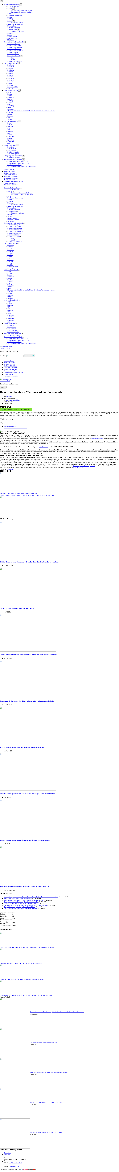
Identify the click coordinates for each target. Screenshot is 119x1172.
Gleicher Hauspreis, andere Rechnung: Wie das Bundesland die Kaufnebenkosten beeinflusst (29, 562)
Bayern (9, 191)
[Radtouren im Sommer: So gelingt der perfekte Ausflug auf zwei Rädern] (7, 961)
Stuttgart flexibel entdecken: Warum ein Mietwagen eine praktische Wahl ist (22, 979)
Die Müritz (10, 325)
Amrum (9, 317)
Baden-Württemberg (13, 189)
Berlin (9, 196)
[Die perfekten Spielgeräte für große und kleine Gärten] (28, 604)
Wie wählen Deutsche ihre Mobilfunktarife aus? (18, 898)
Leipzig (9, 286)
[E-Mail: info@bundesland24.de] (4, 1161)
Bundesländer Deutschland (12, 188)
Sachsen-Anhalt (12, 218)
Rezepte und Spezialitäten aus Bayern (22, 194)
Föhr (8, 308)
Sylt (8, 307)
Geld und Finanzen (9, 364)
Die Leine (10, 261)
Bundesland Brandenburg (14, 198)
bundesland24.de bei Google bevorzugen (17, 409)
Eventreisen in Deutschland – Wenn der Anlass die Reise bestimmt (23, 900)
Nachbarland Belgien (13, 225)
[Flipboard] (10, 407)
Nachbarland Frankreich (14, 228)
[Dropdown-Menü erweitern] (21, 188)
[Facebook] (1, 407)
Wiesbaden (10, 298)
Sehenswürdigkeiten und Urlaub (13, 372)
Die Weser (10, 246)
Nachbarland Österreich (14, 233)
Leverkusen (10, 288)
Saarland (10, 214)
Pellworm (10, 310)
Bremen (9, 199)
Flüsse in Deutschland (10, 243)
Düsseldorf (10, 276)
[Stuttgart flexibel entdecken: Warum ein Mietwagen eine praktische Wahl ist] (7, 977)
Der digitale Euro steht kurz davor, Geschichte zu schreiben (21, 902)
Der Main (10, 251)
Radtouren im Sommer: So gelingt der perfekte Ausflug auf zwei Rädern (21, 963)
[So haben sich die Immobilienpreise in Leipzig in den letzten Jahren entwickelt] (28, 883)
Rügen (9, 301)
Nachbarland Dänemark (14, 226)
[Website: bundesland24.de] (4, 1164)
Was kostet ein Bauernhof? (10, 426)
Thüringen (10, 221)
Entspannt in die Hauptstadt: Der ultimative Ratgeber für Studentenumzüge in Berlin (27, 701)
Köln (8, 283)
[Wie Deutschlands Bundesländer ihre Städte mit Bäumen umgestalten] (28, 743)
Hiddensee (10, 320)
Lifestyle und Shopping (10, 369)
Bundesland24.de (5, 348)
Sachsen (9, 216)
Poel (8, 312)
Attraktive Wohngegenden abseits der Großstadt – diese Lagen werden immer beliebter (27, 794)
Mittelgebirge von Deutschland (13, 333)
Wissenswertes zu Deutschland (13, 337)
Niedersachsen (11, 208)
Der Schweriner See (13, 330)
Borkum (9, 313)
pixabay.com (10, 469)
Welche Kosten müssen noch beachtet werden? (15, 428)
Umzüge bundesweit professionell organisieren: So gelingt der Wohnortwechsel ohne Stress (28, 654)
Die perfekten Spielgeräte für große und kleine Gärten (17, 608)
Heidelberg (10, 285)
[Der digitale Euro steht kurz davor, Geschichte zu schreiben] (15, 1118)
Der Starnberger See (13, 332)
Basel (12, 238)
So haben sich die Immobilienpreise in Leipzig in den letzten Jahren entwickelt (24, 886)
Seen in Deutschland (10, 323)
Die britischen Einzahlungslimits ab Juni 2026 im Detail (20, 903)
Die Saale (10, 253)
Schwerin (10, 295)
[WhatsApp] (8, 407)
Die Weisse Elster (12, 266)
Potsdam (9, 293)
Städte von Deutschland (11, 270)
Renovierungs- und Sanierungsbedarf (84, 466)
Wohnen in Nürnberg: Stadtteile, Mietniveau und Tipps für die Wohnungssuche (25, 840)
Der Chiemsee (11, 328)
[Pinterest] (5, 407)
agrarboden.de (43, 447)
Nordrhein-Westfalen (13, 209)
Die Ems (10, 256)
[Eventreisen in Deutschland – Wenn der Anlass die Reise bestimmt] (15, 1088)
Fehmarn (10, 305)
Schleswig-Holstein (13, 219)
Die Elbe (10, 248)
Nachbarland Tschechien (14, 241)
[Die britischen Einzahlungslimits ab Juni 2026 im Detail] (15, 1148)
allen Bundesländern (97, 438)
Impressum (7, 1154)
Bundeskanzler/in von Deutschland (17, 338)
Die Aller (10, 265)
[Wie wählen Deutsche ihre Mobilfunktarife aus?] (15, 1057)
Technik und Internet (10, 374)
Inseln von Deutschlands (11, 300)
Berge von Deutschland (14, 335)
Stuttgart (9, 296)
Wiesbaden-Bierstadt (17, 204)
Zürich (13, 240)
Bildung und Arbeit (9, 371)
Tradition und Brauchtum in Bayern (21, 193)
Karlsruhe (10, 281)
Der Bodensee (11, 327)
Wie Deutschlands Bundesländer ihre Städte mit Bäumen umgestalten (22, 747)
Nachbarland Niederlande (14, 231)
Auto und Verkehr (9, 361)
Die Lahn (10, 268)
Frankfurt (10, 278)
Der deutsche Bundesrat (14, 342)
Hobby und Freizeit (9, 362)
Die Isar (9, 263)
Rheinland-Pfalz (12, 211)
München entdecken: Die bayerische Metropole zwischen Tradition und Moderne (31, 290)
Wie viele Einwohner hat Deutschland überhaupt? (22, 343)
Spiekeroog (10, 318)
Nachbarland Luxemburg (14, 230)
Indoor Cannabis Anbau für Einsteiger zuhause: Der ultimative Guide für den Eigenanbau (26, 995)
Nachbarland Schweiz (13, 236)
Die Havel (10, 260)
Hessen (9, 203)
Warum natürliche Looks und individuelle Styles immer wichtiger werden (25, 905)
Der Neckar (10, 258)
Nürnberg (10, 291)
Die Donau (10, 250)
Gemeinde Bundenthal (17, 213)
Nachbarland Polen (13, 235)
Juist (8, 322)
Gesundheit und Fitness (10, 367)
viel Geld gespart (78, 467)
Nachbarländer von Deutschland (13, 223)
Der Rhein (10, 245)
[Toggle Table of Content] (1, 423)
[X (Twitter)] (3, 407)
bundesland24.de (14, 1166)
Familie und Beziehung (10, 366)
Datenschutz (7, 1153)
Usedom (9, 303)
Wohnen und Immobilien (11, 376)
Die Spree (10, 255)
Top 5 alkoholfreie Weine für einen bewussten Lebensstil (20, 908)
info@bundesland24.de (15, 1163)
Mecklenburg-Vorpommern (15, 206)
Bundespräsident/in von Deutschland (18, 340)
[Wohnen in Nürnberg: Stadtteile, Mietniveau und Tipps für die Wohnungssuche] (28, 836)
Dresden (9, 275)
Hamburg (10, 201)
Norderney (10, 315)
